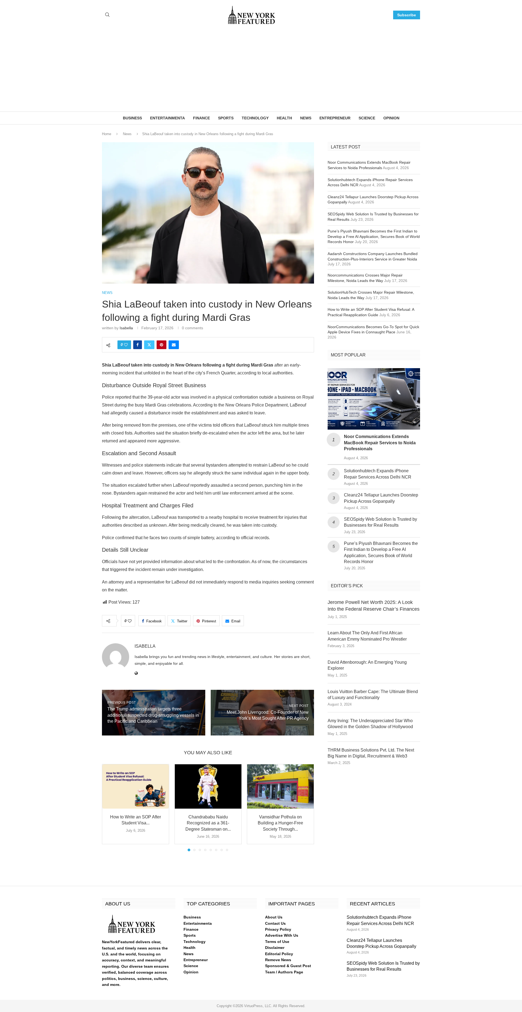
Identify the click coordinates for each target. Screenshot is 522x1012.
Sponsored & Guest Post (288, 966)
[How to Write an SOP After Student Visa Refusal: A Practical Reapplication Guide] (135, 786)
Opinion (391, 118)
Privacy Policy (278, 929)
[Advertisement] (261, 71)
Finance (201, 118)
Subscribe (406, 15)
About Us (273, 917)
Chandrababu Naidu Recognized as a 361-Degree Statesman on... (208, 823)
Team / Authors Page (284, 972)
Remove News (278, 960)
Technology (255, 118)
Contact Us (275, 923)
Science (367, 118)
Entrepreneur (334, 118)
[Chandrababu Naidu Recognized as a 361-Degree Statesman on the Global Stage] (208, 786)
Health (284, 118)
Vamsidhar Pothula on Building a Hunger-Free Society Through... (280, 823)
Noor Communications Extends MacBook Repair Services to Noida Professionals (380, 442)
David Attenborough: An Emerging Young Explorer (367, 665)
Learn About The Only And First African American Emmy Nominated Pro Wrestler (367, 636)
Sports (226, 118)
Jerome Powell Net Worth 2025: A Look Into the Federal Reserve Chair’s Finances (374, 606)
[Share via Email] (174, 344)
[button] (109, 807)
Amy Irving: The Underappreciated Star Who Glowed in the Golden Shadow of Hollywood (370, 723)
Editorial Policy (279, 954)
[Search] (107, 15)
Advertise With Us (281, 935)
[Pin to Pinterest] (161, 344)
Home (106, 134)
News (305, 118)
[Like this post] (126, 344)
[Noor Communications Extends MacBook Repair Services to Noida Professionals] (374, 399)
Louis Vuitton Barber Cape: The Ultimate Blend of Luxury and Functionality (373, 694)
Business (132, 118)
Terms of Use (277, 941)
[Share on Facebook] (137, 344)
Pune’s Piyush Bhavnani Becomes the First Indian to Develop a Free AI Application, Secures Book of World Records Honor (374, 236)
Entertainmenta (167, 118)
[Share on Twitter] (149, 344)
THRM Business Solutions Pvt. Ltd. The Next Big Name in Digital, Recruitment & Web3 (371, 753)
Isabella (126, 328)
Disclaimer (274, 947)
